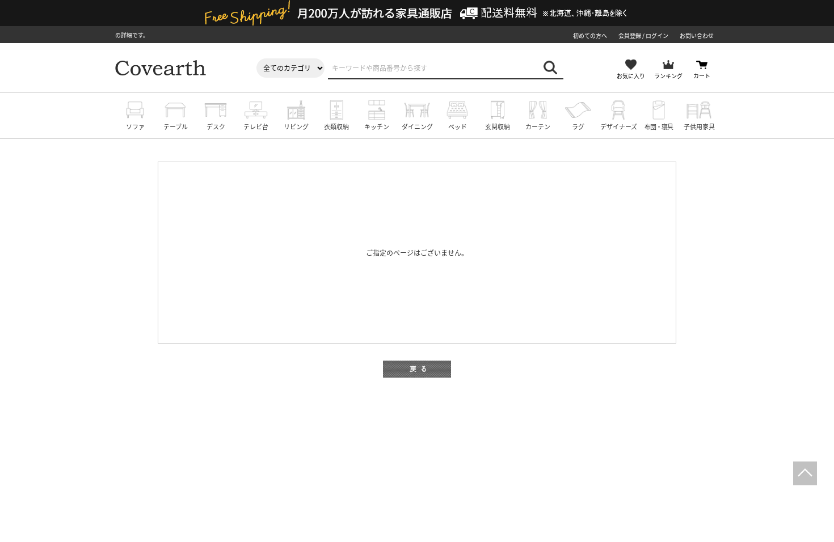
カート (701, 75)
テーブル (175, 126)
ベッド (457, 126)
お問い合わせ (697, 35)
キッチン (376, 126)
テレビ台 (255, 126)
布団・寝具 (659, 126)
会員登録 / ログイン (643, 35)
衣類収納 (336, 126)
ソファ (135, 126)
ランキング (668, 75)
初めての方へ (590, 35)
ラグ (578, 126)
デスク (216, 126)
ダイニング (417, 126)
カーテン (537, 126)
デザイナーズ (618, 126)
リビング (296, 126)
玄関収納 (497, 126)
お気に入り (631, 75)
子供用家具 (699, 126)
